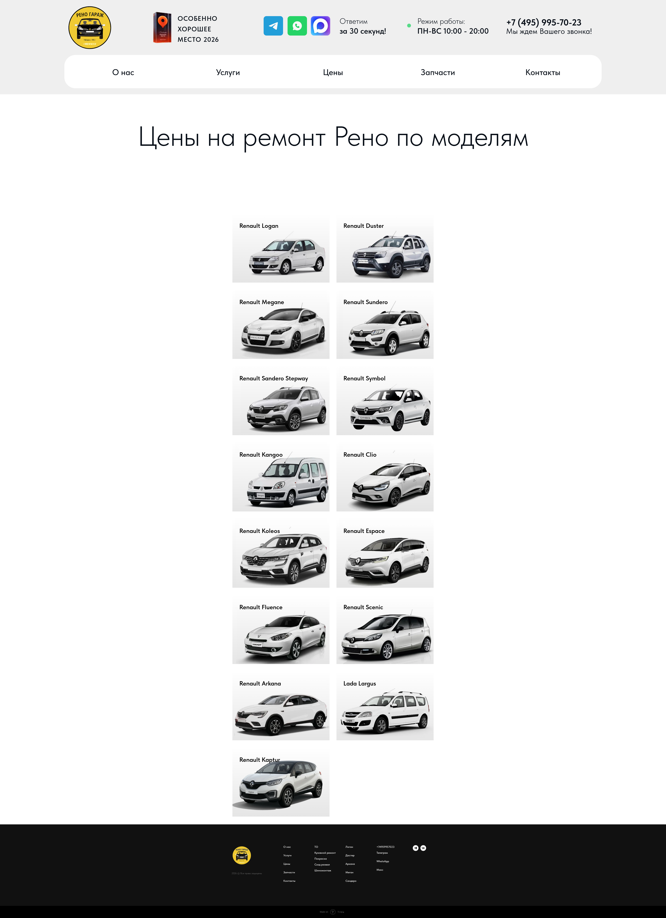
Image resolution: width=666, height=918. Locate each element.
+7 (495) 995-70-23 (544, 22)
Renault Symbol (364, 378)
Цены (286, 863)
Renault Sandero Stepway (273, 378)
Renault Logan (258, 225)
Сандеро (350, 880)
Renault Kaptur (259, 759)
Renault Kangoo (261, 454)
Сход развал (322, 864)
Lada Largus (359, 683)
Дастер (350, 855)
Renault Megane (261, 302)
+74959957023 (385, 846)
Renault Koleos (259, 531)
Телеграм (382, 852)
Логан (349, 846)
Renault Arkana (260, 683)
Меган (349, 872)
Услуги (287, 855)
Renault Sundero (365, 302)
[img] (297, 26)
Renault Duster (363, 225)
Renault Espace (364, 531)
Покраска (320, 858)
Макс (380, 869)
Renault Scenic (363, 607)
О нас (287, 846)
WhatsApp (383, 861)
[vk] (423, 849)
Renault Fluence (261, 607)
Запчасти (289, 872)
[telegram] (416, 849)
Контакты (289, 880)
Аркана (350, 863)
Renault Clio (360, 454)
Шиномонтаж (322, 870)
